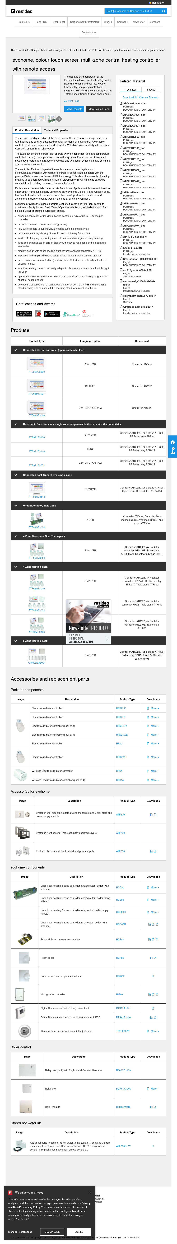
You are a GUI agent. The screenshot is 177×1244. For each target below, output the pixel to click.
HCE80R (121, 912)
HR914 (120, 780)
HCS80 (120, 939)
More (154, 708)
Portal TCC (42, 22)
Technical (130, 89)
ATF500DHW (123, 1146)
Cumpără (155, 22)
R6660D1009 (123, 1070)
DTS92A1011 (123, 1008)
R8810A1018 (123, 1107)
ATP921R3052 (37, 465)
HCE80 (120, 899)
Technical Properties (56, 130)
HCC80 (120, 887)
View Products (74, 109)
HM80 (119, 994)
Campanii (122, 22)
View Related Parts (99, 109)
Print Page (73, 100)
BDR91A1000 (123, 1088)
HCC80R (121, 924)
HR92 (119, 743)
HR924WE (122, 734)
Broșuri (108, 22)
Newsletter (139, 22)
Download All (130, 97)
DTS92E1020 (123, 1017)
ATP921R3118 (37, 451)
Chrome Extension (149, 97)
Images (151, 89)
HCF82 (120, 957)
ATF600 (120, 814)
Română (156, 2)
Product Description (27, 130)
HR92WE (121, 757)
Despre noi (59, 22)
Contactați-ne (89, 32)
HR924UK (121, 725)
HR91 (119, 770)
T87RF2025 (122, 1031)
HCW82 (120, 976)
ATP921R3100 (37, 437)
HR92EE (120, 717)
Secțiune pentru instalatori (84, 22)
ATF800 (120, 851)
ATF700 (120, 832)
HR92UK (121, 708)
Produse (22, 22)
